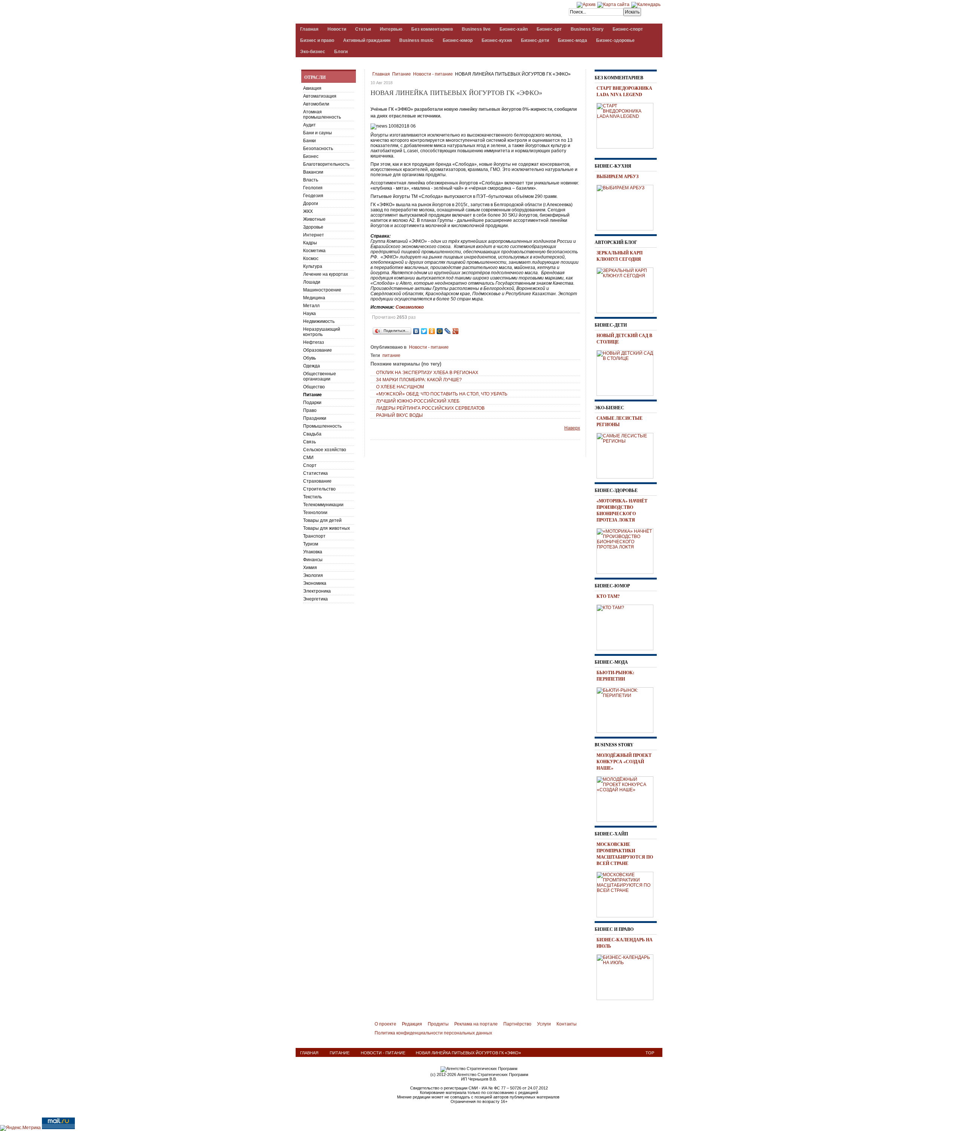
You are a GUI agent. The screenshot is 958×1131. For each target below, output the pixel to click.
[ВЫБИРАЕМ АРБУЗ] (628, 206)
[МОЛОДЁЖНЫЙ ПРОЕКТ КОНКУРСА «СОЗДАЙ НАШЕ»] (628, 798)
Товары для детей (322, 520)
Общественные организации (319, 376)
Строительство (319, 489)
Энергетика (315, 599)
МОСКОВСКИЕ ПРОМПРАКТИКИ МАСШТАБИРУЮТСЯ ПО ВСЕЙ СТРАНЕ (625, 853)
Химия (310, 567)
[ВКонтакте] (416, 331)
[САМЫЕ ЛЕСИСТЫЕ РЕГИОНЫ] (628, 455)
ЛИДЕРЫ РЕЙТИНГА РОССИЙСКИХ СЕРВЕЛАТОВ (430, 408)
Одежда (311, 366)
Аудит (309, 125)
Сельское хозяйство (324, 449)
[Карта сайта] (613, 4)
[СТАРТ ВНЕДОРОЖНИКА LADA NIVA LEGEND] (628, 125)
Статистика (315, 473)
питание (391, 355)
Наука (309, 313)
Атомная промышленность (322, 114)
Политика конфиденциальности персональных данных (433, 1033)
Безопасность (318, 148)
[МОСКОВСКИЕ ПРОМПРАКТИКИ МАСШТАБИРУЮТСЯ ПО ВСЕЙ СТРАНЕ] (628, 893)
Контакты (566, 1024)
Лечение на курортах (325, 274)
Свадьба (312, 434)
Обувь (309, 358)
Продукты (438, 1024)
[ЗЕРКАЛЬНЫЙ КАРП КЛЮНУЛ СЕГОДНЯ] (628, 289)
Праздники (314, 418)
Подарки (312, 402)
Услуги (544, 1024)
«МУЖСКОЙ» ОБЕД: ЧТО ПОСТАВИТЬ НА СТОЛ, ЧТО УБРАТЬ (441, 394)
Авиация (312, 88)
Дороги (310, 203)
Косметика (314, 250)
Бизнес (310, 156)
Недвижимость (319, 321)
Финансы (313, 559)
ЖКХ (308, 211)
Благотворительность (326, 164)
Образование (317, 350)
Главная (381, 74)
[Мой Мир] (440, 331)
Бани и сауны (317, 132)
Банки (309, 140)
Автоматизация (319, 96)
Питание (401, 74)
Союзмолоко (410, 307)
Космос (310, 258)
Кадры (310, 242)
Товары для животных (326, 528)
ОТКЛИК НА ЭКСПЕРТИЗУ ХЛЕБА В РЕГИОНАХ (427, 372)
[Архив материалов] (586, 4)
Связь (309, 441)
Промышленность (322, 426)
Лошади (311, 282)
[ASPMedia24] (358, 12)
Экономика (314, 583)
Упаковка (312, 551)
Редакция (412, 1024)
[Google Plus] (456, 331)
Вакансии (313, 172)
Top (650, 1053)
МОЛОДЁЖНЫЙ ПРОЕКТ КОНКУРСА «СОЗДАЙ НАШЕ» (624, 761)
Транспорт (314, 536)
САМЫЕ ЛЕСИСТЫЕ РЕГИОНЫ (620, 421)
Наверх (572, 428)
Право (310, 410)
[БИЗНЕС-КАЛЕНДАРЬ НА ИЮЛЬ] (628, 976)
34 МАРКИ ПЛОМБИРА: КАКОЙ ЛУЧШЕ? (419, 379)
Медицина (314, 297)
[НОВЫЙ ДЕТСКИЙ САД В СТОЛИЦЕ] (628, 372)
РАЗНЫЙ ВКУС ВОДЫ (399, 415)
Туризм (310, 544)
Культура (312, 266)
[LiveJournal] (448, 331)
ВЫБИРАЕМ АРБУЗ (617, 176)
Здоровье (313, 227)
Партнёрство (517, 1024)
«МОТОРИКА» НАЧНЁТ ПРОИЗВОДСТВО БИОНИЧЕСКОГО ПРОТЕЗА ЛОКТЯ (622, 510)
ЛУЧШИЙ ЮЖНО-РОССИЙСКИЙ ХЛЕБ (418, 401)
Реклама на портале (476, 1024)
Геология (313, 187)
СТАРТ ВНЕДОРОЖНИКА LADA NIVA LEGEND (624, 91)
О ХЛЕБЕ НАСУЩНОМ (400, 386)
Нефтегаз (313, 342)
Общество (314, 386)
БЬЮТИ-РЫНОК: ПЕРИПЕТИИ (615, 675)
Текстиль (312, 496)
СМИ (308, 457)
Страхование (317, 481)
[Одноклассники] (432, 331)
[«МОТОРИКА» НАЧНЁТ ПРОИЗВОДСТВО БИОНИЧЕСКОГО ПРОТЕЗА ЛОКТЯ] (628, 550)
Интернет (313, 235)
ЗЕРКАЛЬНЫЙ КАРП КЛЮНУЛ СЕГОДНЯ (620, 256)
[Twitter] (424, 331)
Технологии (315, 512)
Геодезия (313, 195)
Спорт (310, 465)
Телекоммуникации (323, 504)
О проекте (385, 1024)
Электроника (317, 591)
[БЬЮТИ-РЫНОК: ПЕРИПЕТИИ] (628, 709)
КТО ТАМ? (608, 596)
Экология (313, 575)
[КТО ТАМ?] (628, 626)
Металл (311, 305)
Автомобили (316, 104)
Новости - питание (433, 74)
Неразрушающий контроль (321, 332)
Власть (310, 180)
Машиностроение (322, 290)
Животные (314, 219)
